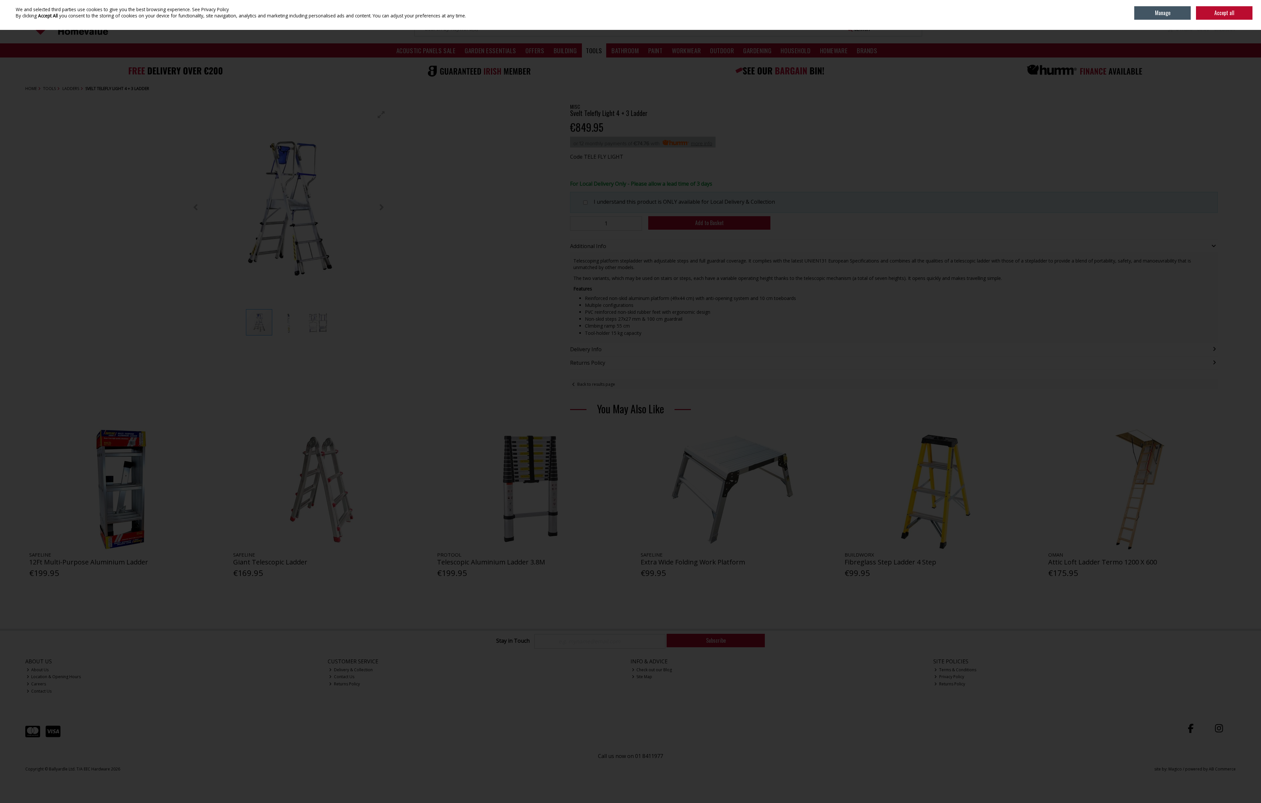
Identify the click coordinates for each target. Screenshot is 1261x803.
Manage (1162, 13)
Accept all (1224, 13)
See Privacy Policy (210, 9)
